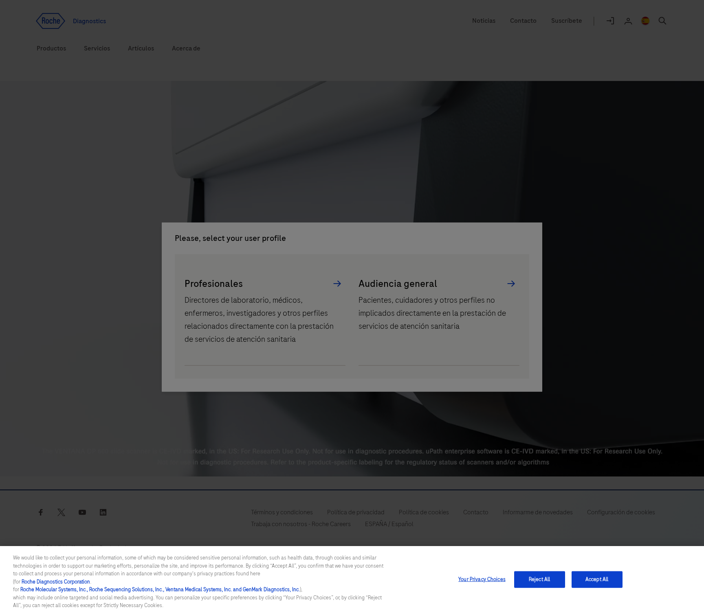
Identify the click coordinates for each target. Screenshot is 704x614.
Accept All (596, 579)
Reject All (539, 579)
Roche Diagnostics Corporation (56, 582)
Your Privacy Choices (482, 579)
